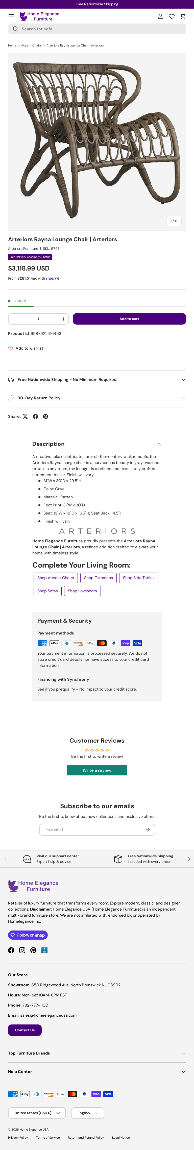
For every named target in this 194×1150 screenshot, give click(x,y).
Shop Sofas (47, 591)
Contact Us (25, 1030)
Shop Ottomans (98, 577)
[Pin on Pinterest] (45, 416)
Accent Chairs (31, 45)
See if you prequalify (56, 689)
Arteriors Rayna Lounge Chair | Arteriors (75, 45)
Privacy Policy (18, 1138)
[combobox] (97, 28)
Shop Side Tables (139, 577)
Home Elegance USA (34, 1130)
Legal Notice (121, 1138)
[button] (182, 16)
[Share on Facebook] (35, 416)
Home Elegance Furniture (57, 541)
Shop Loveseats (82, 591)
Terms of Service (48, 1138)
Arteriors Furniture (23, 248)
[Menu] (11, 16)
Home (12, 45)
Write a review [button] (97, 770)
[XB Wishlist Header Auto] (171, 15)
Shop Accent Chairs (55, 577)
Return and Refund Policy (86, 1138)
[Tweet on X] (25, 416)
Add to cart (129, 318)
